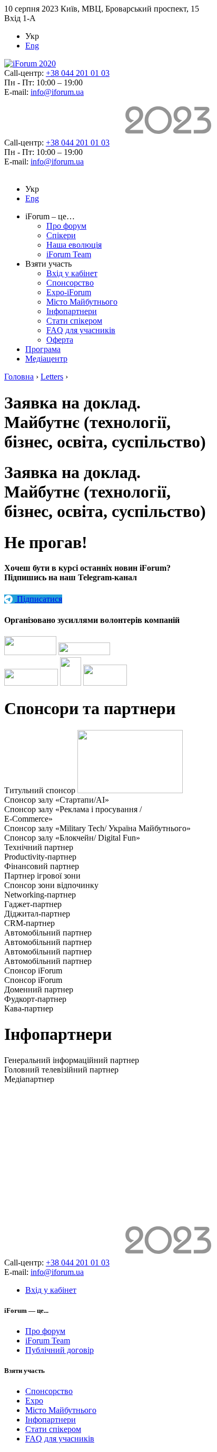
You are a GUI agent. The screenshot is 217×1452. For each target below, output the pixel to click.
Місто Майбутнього (81, 301)
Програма (43, 349)
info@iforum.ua (57, 91)
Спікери (61, 235)
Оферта (59, 339)
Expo (34, 1400)
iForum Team (68, 254)
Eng (32, 45)
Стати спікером (74, 320)
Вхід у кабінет (71, 273)
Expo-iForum (68, 292)
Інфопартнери (71, 311)
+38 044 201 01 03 (78, 73)
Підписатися (38, 599)
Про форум (66, 225)
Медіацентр (46, 358)
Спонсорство (70, 282)
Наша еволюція (74, 244)
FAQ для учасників (80, 330)
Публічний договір (59, 1350)
